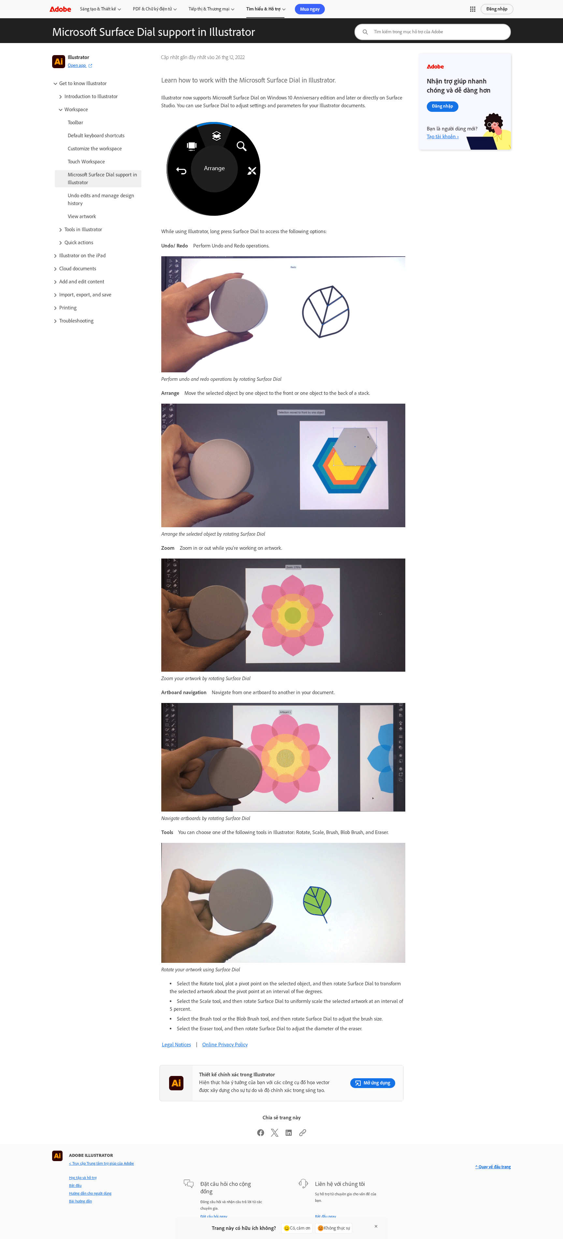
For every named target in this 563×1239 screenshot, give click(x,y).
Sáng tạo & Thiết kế (98, 9)
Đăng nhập (497, 9)
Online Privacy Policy (225, 1044)
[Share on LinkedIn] (289, 1135)
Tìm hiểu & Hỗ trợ (263, 9)
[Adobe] (60, 9)
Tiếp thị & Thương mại (209, 9)
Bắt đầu (75, 1185)
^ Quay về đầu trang (493, 1166)
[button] (473, 9)
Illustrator (78, 57)
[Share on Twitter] (275, 1135)
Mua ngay (310, 9)
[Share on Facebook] (261, 1135)
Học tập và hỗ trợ (82, 1177)
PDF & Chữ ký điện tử (152, 9)
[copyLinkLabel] (303, 1135)
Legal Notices (176, 1044)
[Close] (376, 1226)
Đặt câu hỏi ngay (213, 1216)
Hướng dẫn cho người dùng (90, 1193)
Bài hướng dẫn (80, 1201)
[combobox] (432, 32)
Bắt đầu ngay (325, 1216)
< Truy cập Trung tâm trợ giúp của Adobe (101, 1163)
